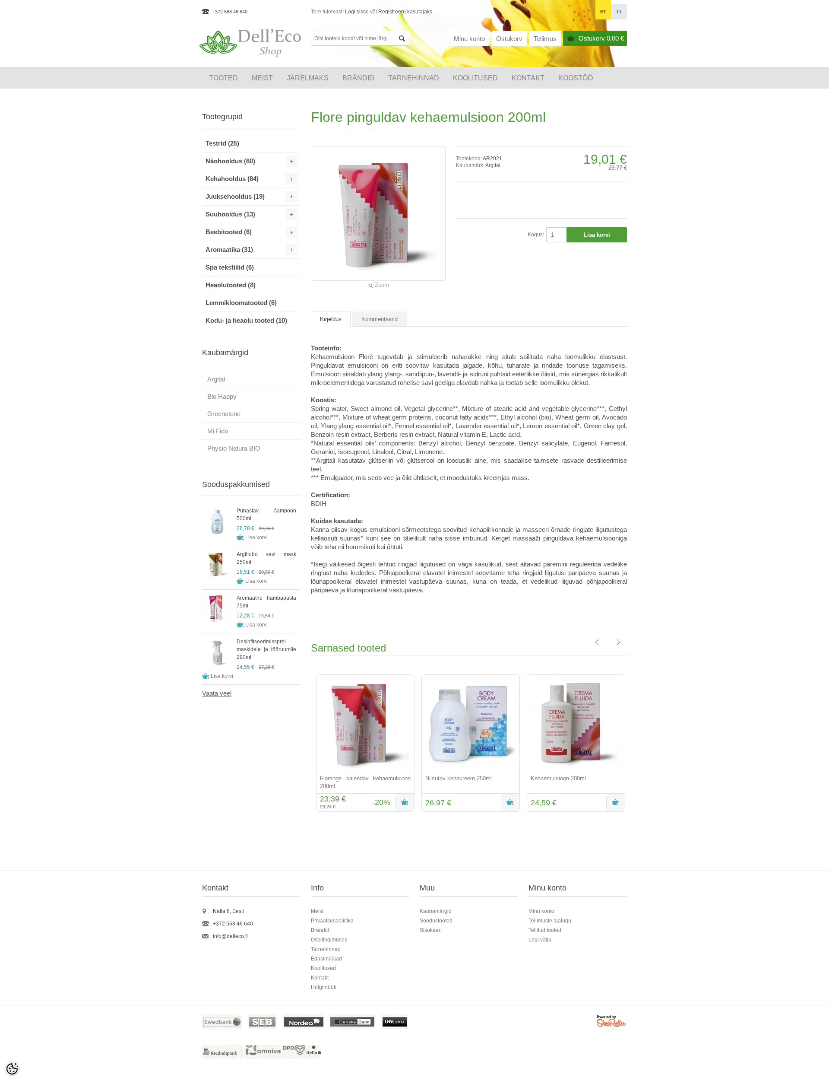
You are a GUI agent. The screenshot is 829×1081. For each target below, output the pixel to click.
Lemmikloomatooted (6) (241, 302)
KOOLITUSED (475, 78)
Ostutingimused (329, 940)
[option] (363, 744)
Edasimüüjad (326, 959)
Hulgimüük (323, 987)
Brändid (358, 78)
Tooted (223, 78)
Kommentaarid (379, 319)
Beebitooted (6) (229, 231)
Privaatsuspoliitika (332, 921)
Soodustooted (436, 921)
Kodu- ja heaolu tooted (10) (246, 320)
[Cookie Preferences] (12, 1069)
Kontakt (528, 78)
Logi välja (539, 940)
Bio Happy (222, 396)
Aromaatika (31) (229, 249)
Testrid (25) (222, 143)
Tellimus (545, 38)
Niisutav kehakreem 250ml (458, 778)
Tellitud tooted (544, 930)
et (603, 11)
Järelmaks (308, 78)
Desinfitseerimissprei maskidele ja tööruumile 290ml (266, 649)
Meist (262, 78)
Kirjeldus (331, 319)
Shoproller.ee (612, 1022)
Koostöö (575, 78)
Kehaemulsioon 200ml (558, 778)
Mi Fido (217, 431)
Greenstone (223, 413)
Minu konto (469, 38)
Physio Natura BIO (233, 448)
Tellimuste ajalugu (549, 921)
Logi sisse (357, 12)
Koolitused (323, 968)
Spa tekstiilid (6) (230, 267)
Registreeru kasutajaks (405, 12)
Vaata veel (216, 693)
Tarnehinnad (413, 78)
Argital (492, 165)
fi (619, 11)
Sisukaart (431, 930)
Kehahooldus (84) (232, 178)
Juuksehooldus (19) (235, 196)
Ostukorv (601, 38)
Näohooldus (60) (230, 161)
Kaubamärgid (436, 911)
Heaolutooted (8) (231, 285)
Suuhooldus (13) (230, 214)
